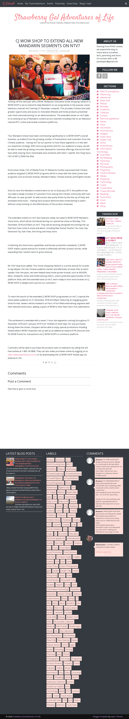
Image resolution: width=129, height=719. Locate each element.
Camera (50, 510)
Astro (60, 496)
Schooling (76, 672)
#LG (68, 459)
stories (70, 681)
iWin (49, 603)
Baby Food (52, 501)
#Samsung (105, 94)
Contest (66, 524)
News (74, 640)
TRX (65, 700)
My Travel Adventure (35, 3)
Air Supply (51, 492)
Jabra (55, 603)
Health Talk (105, 139)
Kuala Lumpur (70, 607)
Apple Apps (72, 492)
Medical (50, 626)
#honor (50, 459)
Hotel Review (106, 145)
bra (65, 506)
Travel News (106, 188)
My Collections (66, 631)
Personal (104, 163)
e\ (56, 533)
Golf (63, 561)
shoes (50, 677)
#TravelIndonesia (73, 473)
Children (71, 515)
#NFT (69, 464)
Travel (103, 185)
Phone (66, 654)
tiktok (61, 691)
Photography (106, 167)
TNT (68, 691)
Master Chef (72, 617)
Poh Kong (65, 658)
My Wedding (106, 157)
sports (75, 677)
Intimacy (77, 593)
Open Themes (117, 716)
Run (61, 672)
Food (102, 124)
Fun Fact (51, 557)
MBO (49, 621)
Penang (69, 649)
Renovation (52, 672)
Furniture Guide (64, 557)
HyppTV (59, 584)
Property (68, 663)
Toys (49, 695)
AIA (73, 487)
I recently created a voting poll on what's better (108, 546)
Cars (66, 510)
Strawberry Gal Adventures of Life (64, 17)
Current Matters (54, 529)
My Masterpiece (54, 635)
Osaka (50, 649)
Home (20, 3)
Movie (50, 631)
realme (59, 668)
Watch (77, 700)
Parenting (60, 3)
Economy (63, 533)
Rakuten (50, 668)
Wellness (61, 705)
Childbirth (104, 109)
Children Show (53, 520)
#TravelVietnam (71, 478)
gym (49, 570)
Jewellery (71, 603)
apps (49, 496)
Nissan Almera (53, 644)
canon (59, 510)
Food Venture (106, 130)
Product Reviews (108, 173)
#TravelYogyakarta (55, 483)
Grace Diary (72, 3)
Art (55, 496)
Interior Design (64, 593)
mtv (56, 631)
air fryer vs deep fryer (103, 552)
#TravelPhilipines (54, 478)
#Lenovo (60, 459)
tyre (70, 700)
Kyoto (49, 612)
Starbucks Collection (56, 681)
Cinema (76, 520)
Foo (49, 547)
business (73, 506)
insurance (51, 593)
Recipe (103, 176)
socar (67, 677)
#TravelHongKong (55, 473)
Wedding (104, 194)
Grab (69, 561)
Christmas (66, 520)
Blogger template (100, 716)
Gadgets (104, 133)
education (73, 533)
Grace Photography (68, 566)
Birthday (104, 106)
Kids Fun (58, 607)
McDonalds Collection (64, 621)
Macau (61, 617)
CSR (80, 524)
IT (77, 598)
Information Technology (57, 589)
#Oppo (61, 469)
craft (74, 524)
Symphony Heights (55, 686)
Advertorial (52, 50)
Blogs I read (85, 3)
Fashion (68, 543)
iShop (103, 206)
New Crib (51, 640)
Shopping (104, 179)
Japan (62, 603)
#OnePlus (51, 469)
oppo (72, 644)
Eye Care (59, 543)
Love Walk (105, 154)
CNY (49, 524)
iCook (103, 200)
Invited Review (53, 598)
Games (50, 561)
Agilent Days (64, 487)
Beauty (103, 103)
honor (62, 575)
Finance (78, 543)
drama (72, 529)
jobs (78, 603)
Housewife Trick (68, 580)
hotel (69, 575)
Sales (67, 672)
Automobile (70, 496)
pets (59, 654)
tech (68, 686)
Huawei (50, 584)
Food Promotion (54, 552)
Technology (105, 182)
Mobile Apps (75, 626)
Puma (76, 663)
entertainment (73, 538)
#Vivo (68, 483)
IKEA (74, 584)
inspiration (75, 589)
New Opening (63, 640)
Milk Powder (61, 626)
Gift (57, 561)
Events (50, 3)
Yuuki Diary (105, 197)
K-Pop (50, 607)
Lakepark (58, 612)
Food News (105, 127)
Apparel (61, 492)
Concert (104, 115)
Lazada (68, 612)
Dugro (50, 533)
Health (56, 570)
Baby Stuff (105, 100)
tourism (75, 691)
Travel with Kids (107, 191)
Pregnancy (105, 170)
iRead (102, 203)
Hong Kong (52, 575)
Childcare (104, 112)
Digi (65, 529)
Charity (73, 510)
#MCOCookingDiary (109, 91)
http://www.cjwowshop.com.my (22, 354)
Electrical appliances (109, 118)
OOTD (65, 644)
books (59, 506)
